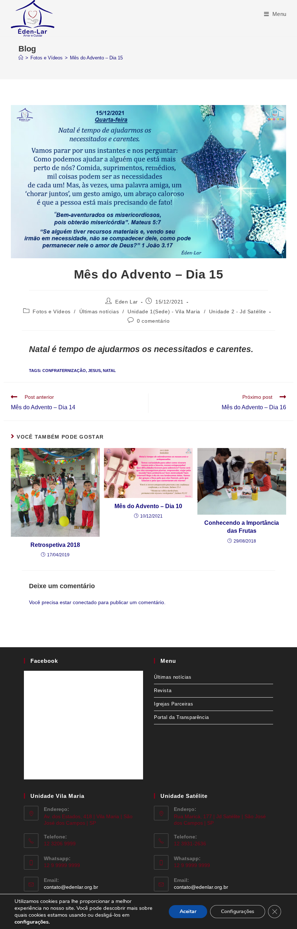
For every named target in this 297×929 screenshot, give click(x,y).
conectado (85, 602)
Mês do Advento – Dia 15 (96, 57)
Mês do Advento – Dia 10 (148, 506)
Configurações (237, 911)
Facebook (44, 661)
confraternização (64, 370)
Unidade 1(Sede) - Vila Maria (163, 311)
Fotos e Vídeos (51, 311)
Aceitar (188, 911)
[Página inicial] (20, 57)
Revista (162, 690)
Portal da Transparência (181, 717)
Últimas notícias (99, 311)
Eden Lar (126, 302)
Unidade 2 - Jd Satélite (237, 311)
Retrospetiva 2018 (55, 545)
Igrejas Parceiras (173, 704)
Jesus (94, 370)
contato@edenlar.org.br (71, 887)
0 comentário (153, 321)
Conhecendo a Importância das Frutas (241, 527)
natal (109, 370)
